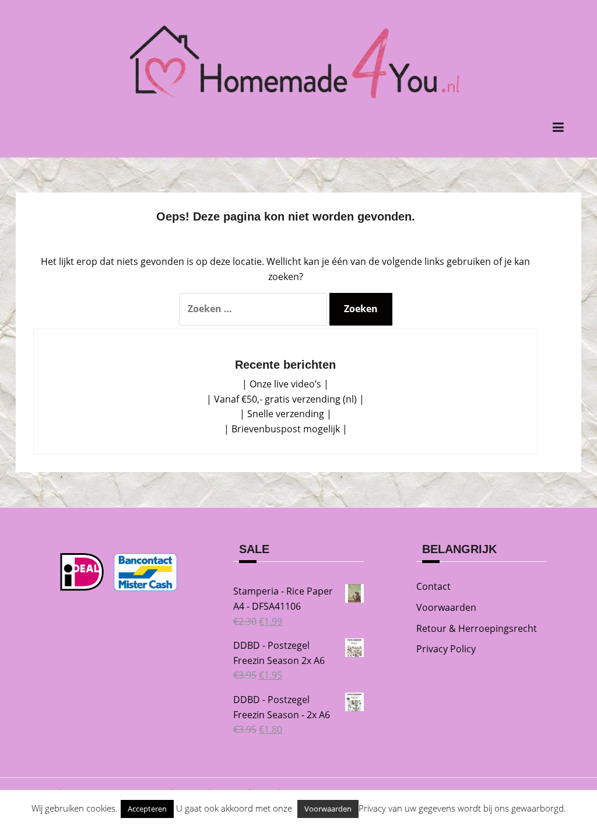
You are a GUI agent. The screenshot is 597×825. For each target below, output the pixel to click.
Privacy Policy (446, 648)
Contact (433, 586)
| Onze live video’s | (285, 383)
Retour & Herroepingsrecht (476, 628)
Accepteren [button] (147, 808)
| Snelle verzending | (286, 413)
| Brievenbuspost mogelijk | (285, 428)
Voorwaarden (446, 607)
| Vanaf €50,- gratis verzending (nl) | (285, 399)
